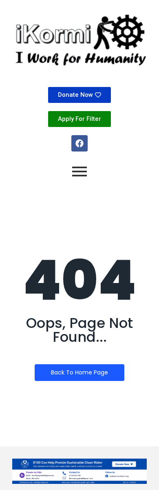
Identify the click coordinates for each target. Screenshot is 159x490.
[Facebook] (79, 143)
